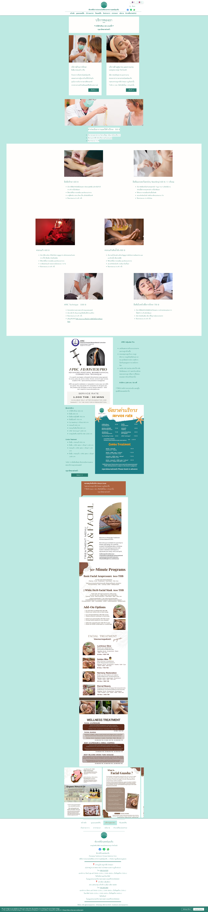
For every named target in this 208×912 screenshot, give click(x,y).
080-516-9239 (104, 870)
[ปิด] (206, 909)
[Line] (131, 10)
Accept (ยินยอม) (199, 909)
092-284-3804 (104, 887)
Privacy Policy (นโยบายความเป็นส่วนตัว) (73, 910)
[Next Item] (141, 792)
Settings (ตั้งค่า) (187, 909)
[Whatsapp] (134, 10)
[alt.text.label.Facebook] (128, 10)
